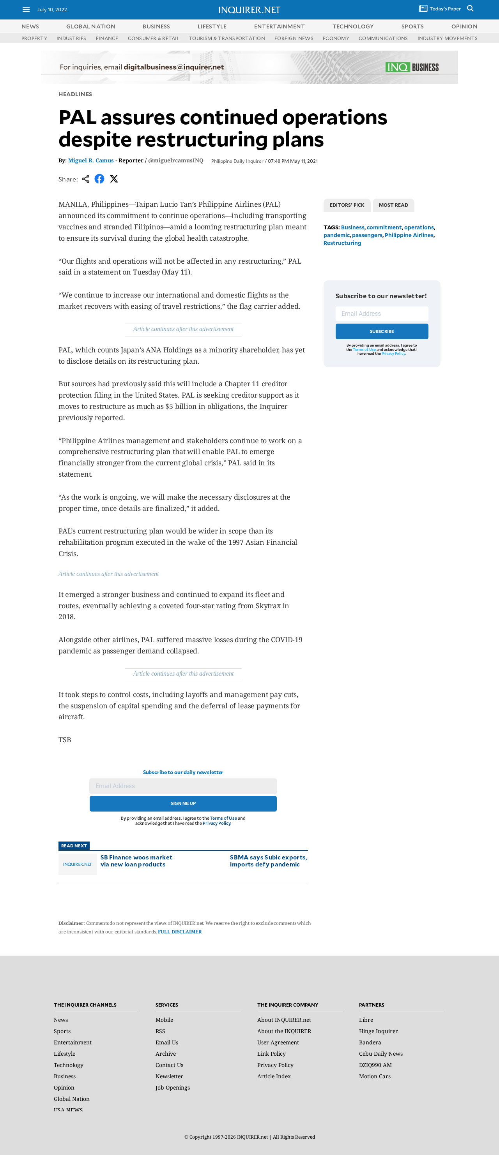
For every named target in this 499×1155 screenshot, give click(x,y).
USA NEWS (68, 1110)
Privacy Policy (216, 823)
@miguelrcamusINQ (175, 160)
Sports (62, 1031)
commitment (384, 227)
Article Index (274, 1076)
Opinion (64, 1087)
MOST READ (393, 205)
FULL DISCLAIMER (180, 931)
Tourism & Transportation (227, 38)
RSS (160, 1031)
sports (413, 26)
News (30, 26)
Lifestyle (64, 1053)
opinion (464, 26)
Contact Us (169, 1065)
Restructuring (342, 242)
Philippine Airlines (409, 235)
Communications (383, 38)
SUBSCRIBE (382, 331)
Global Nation (72, 1098)
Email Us (167, 1042)
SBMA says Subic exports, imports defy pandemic (268, 860)
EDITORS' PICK (347, 205)
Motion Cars (375, 1076)
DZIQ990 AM (375, 1065)
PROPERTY (34, 38)
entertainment (279, 26)
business (156, 26)
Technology (68, 1065)
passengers (367, 235)
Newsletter (169, 1076)
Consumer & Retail (153, 38)
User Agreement (278, 1042)
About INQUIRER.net (284, 1019)
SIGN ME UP (183, 803)
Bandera (370, 1042)
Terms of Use (223, 818)
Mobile (164, 1019)
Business (353, 227)
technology (353, 26)
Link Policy (271, 1053)
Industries (71, 38)
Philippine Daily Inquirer (237, 161)
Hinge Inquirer (378, 1031)
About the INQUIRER (284, 1031)
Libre (366, 1019)
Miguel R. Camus (91, 160)
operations (419, 227)
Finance (107, 38)
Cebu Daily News (381, 1053)
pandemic (337, 235)
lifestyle (212, 26)
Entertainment (73, 1042)
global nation (90, 26)
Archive (166, 1053)
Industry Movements (448, 38)
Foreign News (293, 38)
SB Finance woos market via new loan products (137, 860)
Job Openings (173, 1087)
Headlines (75, 94)
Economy (336, 38)
